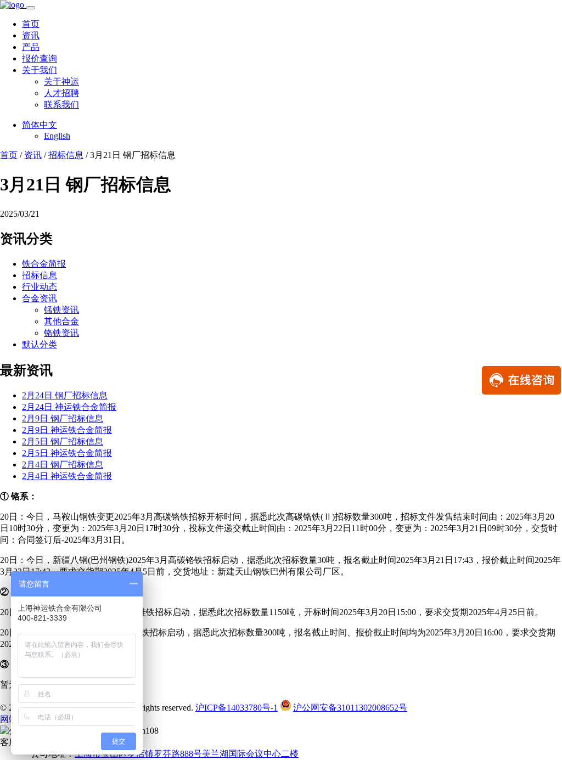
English (57, 135)
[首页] (13, 4)
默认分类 (39, 344)
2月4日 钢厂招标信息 (62, 464)
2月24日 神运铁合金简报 (69, 407)
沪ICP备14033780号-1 (236, 707)
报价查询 (39, 58)
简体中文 (39, 125)
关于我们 (39, 70)
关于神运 (61, 81)
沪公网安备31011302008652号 (350, 707)
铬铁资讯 (61, 332)
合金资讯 (39, 298)
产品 (31, 47)
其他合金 (61, 321)
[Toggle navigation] (30, 7)
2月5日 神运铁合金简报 (67, 453)
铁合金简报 (44, 263)
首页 (31, 24)
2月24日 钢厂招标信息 (65, 395)
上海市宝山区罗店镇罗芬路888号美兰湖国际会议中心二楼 (187, 753)
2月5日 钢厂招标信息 (62, 441)
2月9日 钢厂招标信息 (62, 418)
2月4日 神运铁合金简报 (67, 476)
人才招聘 (61, 93)
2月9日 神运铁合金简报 (67, 430)
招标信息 (65, 155)
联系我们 (61, 104)
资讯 (31, 35)
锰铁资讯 (61, 309)
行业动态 (39, 286)
